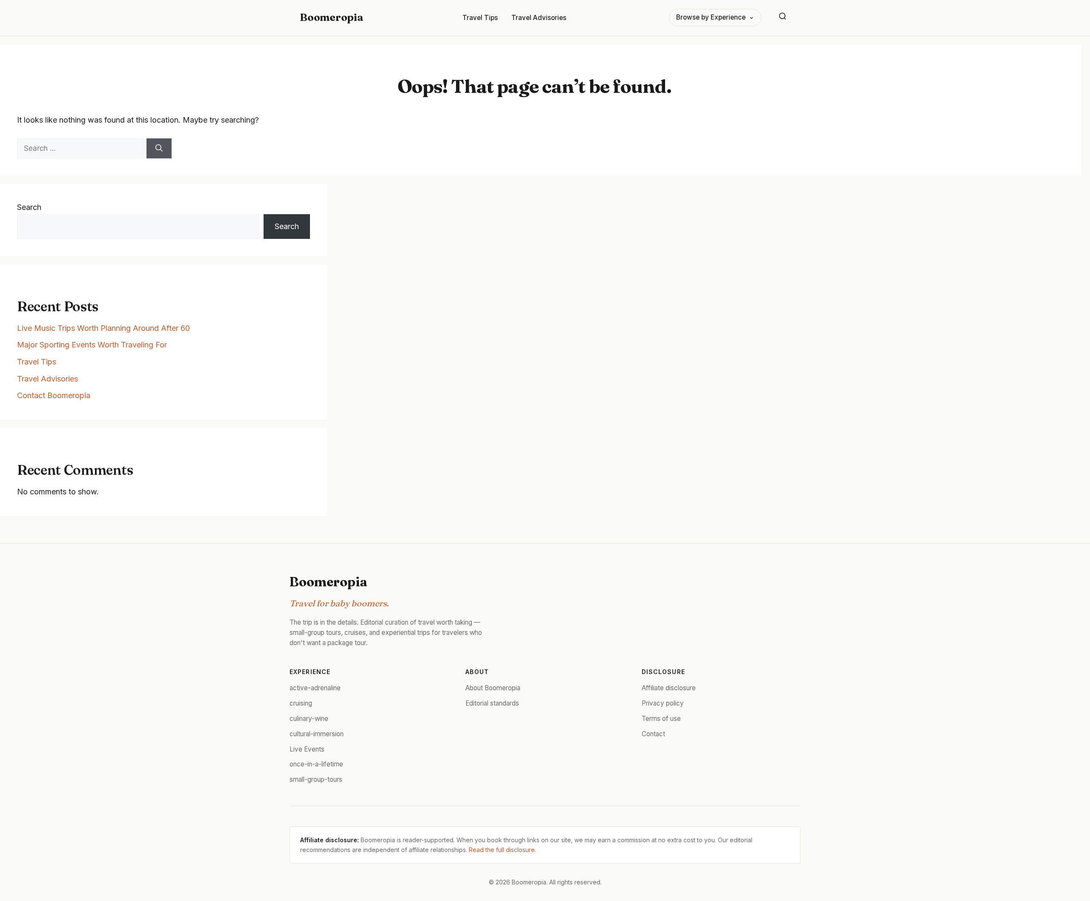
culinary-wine (309, 718)
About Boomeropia (492, 688)
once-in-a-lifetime (316, 764)
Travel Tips (480, 18)
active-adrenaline (315, 688)
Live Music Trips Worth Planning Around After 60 (103, 328)
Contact (653, 734)
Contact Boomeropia (53, 395)
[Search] (782, 18)
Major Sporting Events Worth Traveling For (92, 344)
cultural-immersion (317, 734)
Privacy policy (663, 703)
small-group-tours (316, 779)
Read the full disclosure (502, 849)
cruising (301, 703)
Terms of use (661, 718)
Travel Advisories (538, 18)
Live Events (307, 749)
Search (29, 207)
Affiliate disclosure (669, 688)
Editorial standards (492, 703)
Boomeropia (332, 17)
